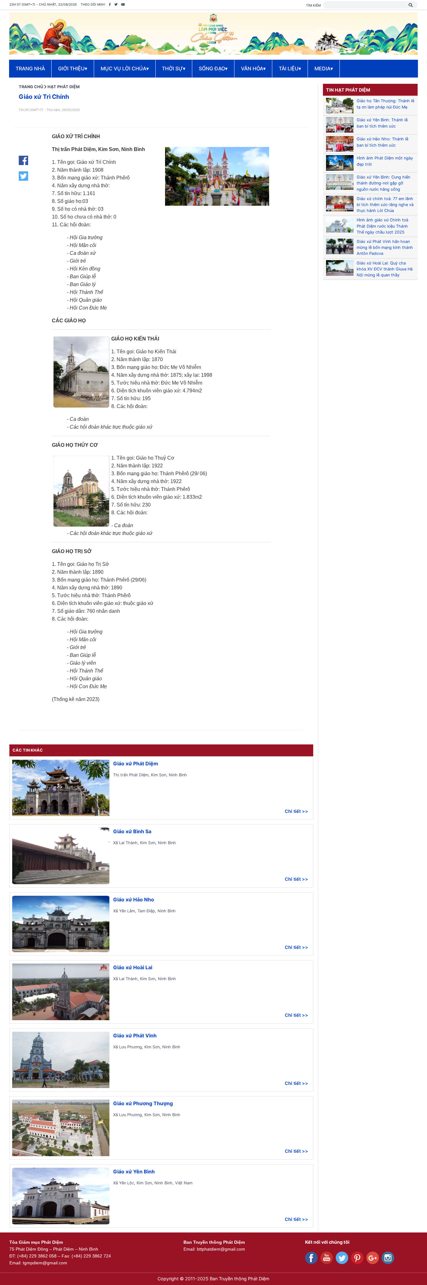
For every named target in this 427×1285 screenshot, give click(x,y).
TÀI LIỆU (290, 68)
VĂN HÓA (253, 68)
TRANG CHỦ (31, 86)
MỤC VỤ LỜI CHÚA (125, 68)
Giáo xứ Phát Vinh (135, 1035)
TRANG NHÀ (30, 68)
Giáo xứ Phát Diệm (135, 763)
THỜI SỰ (173, 68)
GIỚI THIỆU (72, 68)
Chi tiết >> (296, 811)
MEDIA (323, 68)
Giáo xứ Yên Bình (134, 1171)
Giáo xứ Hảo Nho (133, 899)
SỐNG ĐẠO (213, 68)
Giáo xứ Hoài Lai (132, 967)
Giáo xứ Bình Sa (132, 831)
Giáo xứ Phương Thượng (143, 1103)
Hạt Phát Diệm (64, 86)
